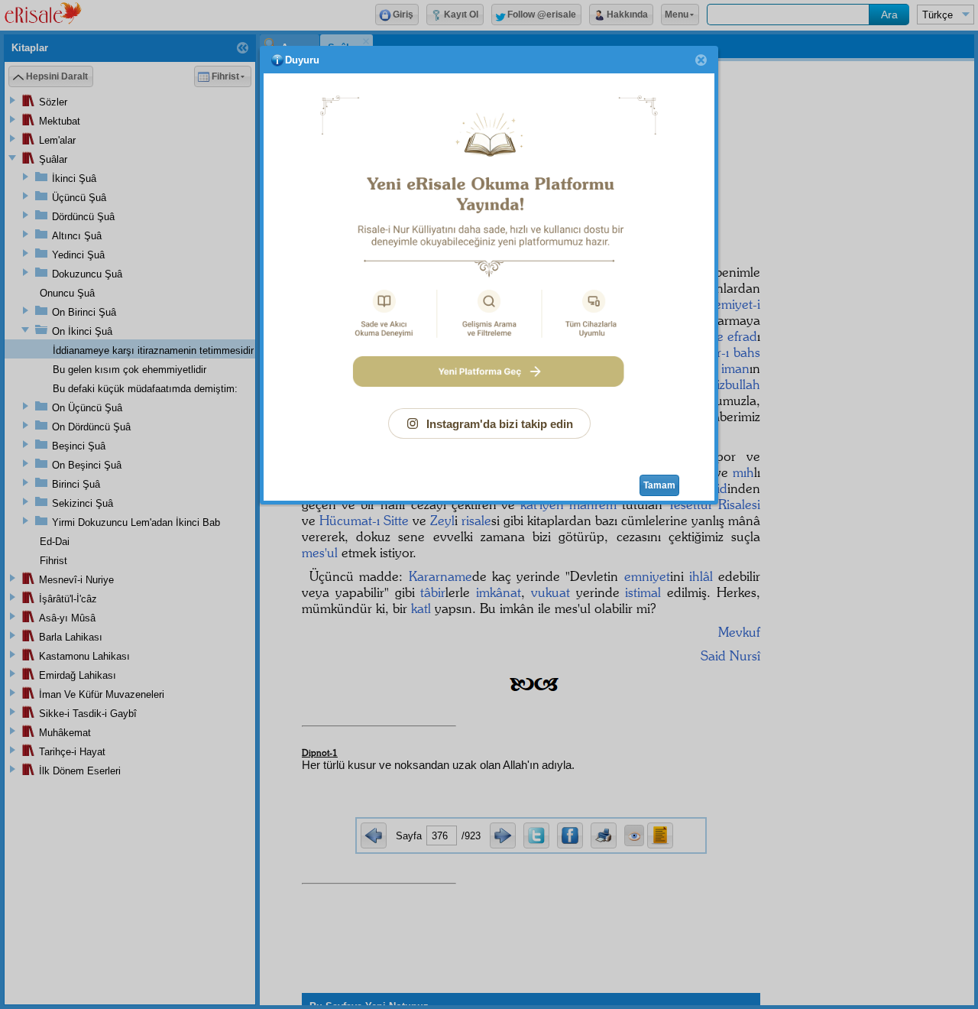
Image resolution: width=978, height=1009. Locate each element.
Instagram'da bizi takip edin (499, 423)
